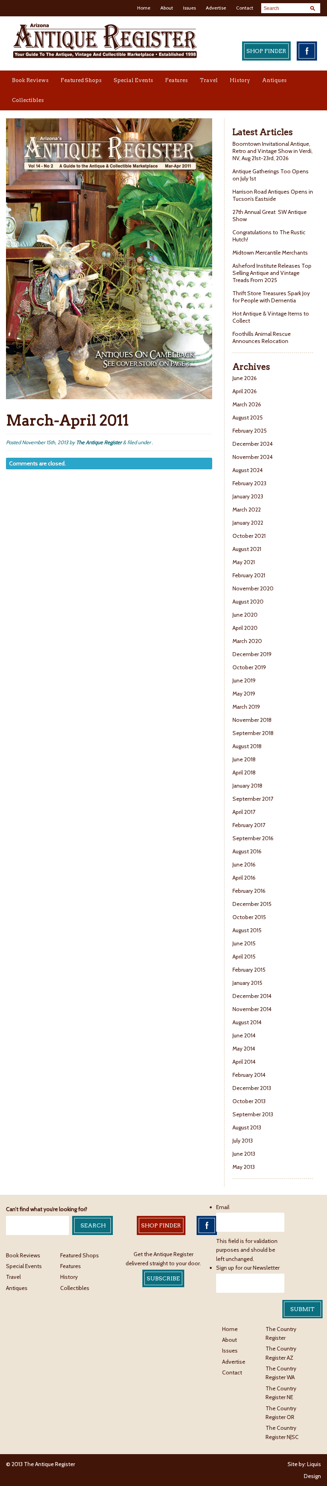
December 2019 (252, 654)
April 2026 (244, 391)
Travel (209, 80)
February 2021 (248, 575)
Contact (244, 8)
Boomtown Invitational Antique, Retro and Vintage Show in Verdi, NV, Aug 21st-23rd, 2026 (272, 151)
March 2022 (246, 509)
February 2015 (249, 969)
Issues (189, 8)
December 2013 (251, 1088)
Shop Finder (266, 51)
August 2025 (247, 417)
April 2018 (244, 772)
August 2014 (247, 1022)
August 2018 (247, 746)
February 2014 (249, 1074)
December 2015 (252, 904)
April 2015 (244, 956)
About (166, 8)
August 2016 (247, 851)
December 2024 (252, 443)
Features (176, 80)
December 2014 (252, 996)
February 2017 (248, 825)
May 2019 (243, 693)
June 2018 (244, 759)
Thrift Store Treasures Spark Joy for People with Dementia (271, 297)
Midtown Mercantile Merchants (270, 252)
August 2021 (246, 549)
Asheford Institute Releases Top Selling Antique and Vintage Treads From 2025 (271, 273)
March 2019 (246, 706)
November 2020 (253, 588)
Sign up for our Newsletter (248, 1267)
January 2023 (247, 496)
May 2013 (243, 1166)
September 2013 (252, 1114)
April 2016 (244, 877)
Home (143, 8)
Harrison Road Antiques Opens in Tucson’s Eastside (272, 195)
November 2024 (252, 457)
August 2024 (247, 470)
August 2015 (247, 930)
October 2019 (249, 667)
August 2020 (248, 601)
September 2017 (252, 798)
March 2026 (246, 404)
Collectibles (28, 100)
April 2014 (244, 1061)
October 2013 (249, 1101)
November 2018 (252, 719)
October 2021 (249, 535)
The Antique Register (99, 442)
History (240, 80)
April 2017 (243, 812)
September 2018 (253, 733)
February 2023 (249, 483)
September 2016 (253, 838)
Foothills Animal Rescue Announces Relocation (261, 337)
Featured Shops (81, 80)
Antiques (274, 80)
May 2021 (243, 562)
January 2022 (247, 522)
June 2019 (244, 680)
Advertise (216, 8)
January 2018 (247, 785)
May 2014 (243, 1048)
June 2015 (244, 943)
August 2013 (246, 1127)
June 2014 (244, 1035)
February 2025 (249, 430)
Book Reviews (30, 80)
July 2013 (242, 1140)
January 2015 (247, 982)
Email (222, 1207)
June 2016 (244, 864)
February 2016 (249, 890)
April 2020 (245, 627)
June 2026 (244, 378)
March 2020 (247, 641)
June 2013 (243, 1153)
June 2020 (245, 614)
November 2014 (252, 1009)
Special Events (133, 80)
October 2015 (249, 917)
